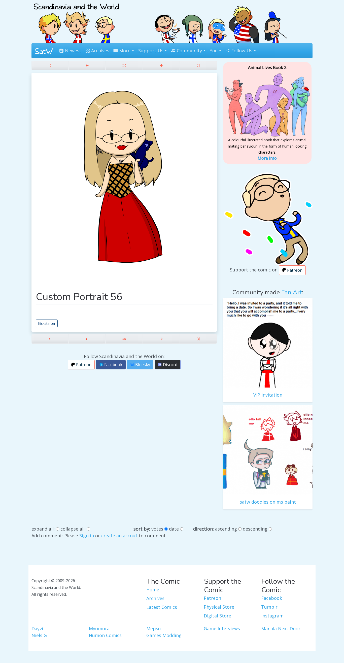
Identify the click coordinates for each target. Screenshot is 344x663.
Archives (99, 51)
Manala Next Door (280, 628)
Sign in (86, 536)
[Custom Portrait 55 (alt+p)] (87, 65)
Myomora (99, 628)
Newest (72, 51)
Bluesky (142, 364)
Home (152, 589)
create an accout (119, 536)
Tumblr (269, 607)
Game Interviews (222, 628)
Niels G (39, 635)
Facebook (112, 364)
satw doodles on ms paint (268, 502)
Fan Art (291, 292)
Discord (169, 364)
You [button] (214, 51)
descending (255, 529)
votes (157, 529)
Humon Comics (105, 635)
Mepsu (153, 628)
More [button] (124, 51)
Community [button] (189, 51)
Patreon (83, 364)
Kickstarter (46, 323)
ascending (226, 529)
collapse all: (73, 529)
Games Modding (164, 635)
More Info (267, 158)
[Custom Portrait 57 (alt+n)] (161, 65)
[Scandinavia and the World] (76, 21)
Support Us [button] (150, 51)
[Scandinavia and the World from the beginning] (49, 65)
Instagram (272, 616)
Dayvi (37, 628)
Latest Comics (161, 607)
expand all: (43, 529)
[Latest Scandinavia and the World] (198, 65)
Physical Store (219, 607)
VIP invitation (267, 395)
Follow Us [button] (241, 51)
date (174, 529)
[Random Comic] (124, 65)
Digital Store (217, 616)
